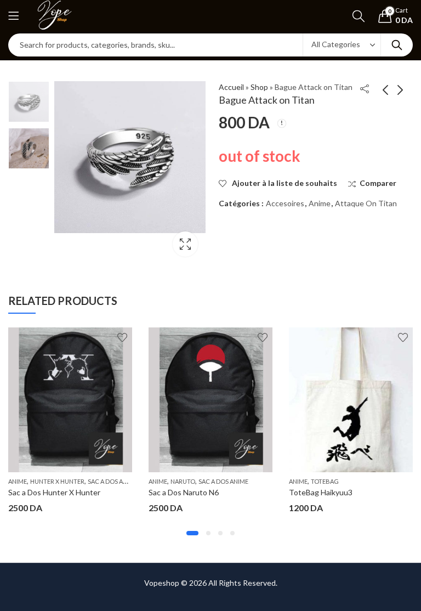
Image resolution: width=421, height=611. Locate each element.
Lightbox (185, 244)
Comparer (378, 183)
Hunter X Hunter (57, 481)
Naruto (182, 481)
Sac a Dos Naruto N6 (184, 492)
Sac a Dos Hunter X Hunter (54, 492)
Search (397, 44)
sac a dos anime (113, 481)
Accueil (231, 87)
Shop (259, 87)
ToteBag (325, 481)
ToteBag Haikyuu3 (320, 492)
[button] (192, 533)
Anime (320, 203)
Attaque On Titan (366, 203)
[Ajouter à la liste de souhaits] (122, 337)
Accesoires (285, 203)
